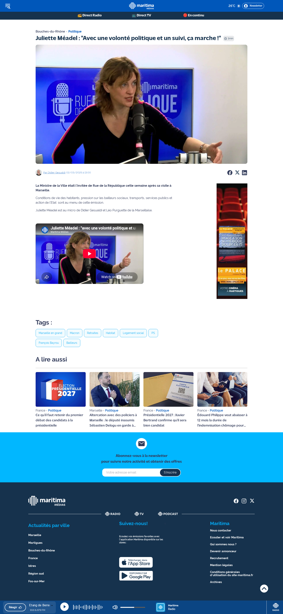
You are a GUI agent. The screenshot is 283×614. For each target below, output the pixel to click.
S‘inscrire (170, 472)
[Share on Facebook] (230, 173)
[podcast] (168, 514)
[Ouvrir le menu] (27, 6)
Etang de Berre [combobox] (39, 605)
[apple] (136, 562)
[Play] (64, 606)
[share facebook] (236, 501)
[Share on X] (237, 173)
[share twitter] (252, 501)
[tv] (139, 514)
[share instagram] (244, 501)
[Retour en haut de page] (264, 588)
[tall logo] (141, 6)
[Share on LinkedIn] (244, 173)
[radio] (113, 514)
